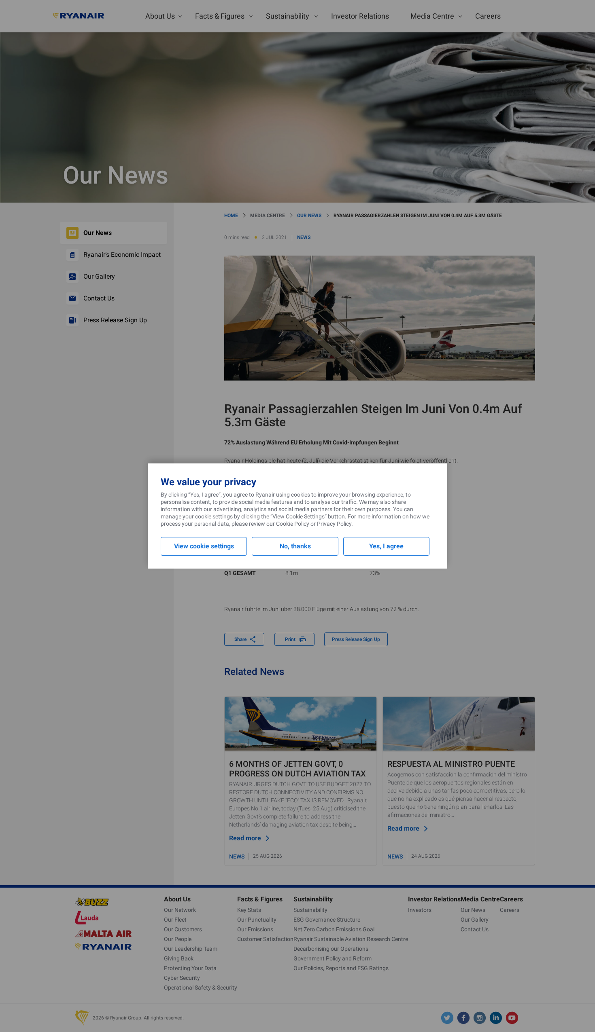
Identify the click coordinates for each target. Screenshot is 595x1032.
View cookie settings (204, 546)
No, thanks (295, 546)
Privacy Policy (334, 523)
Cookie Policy (292, 523)
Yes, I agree (386, 546)
